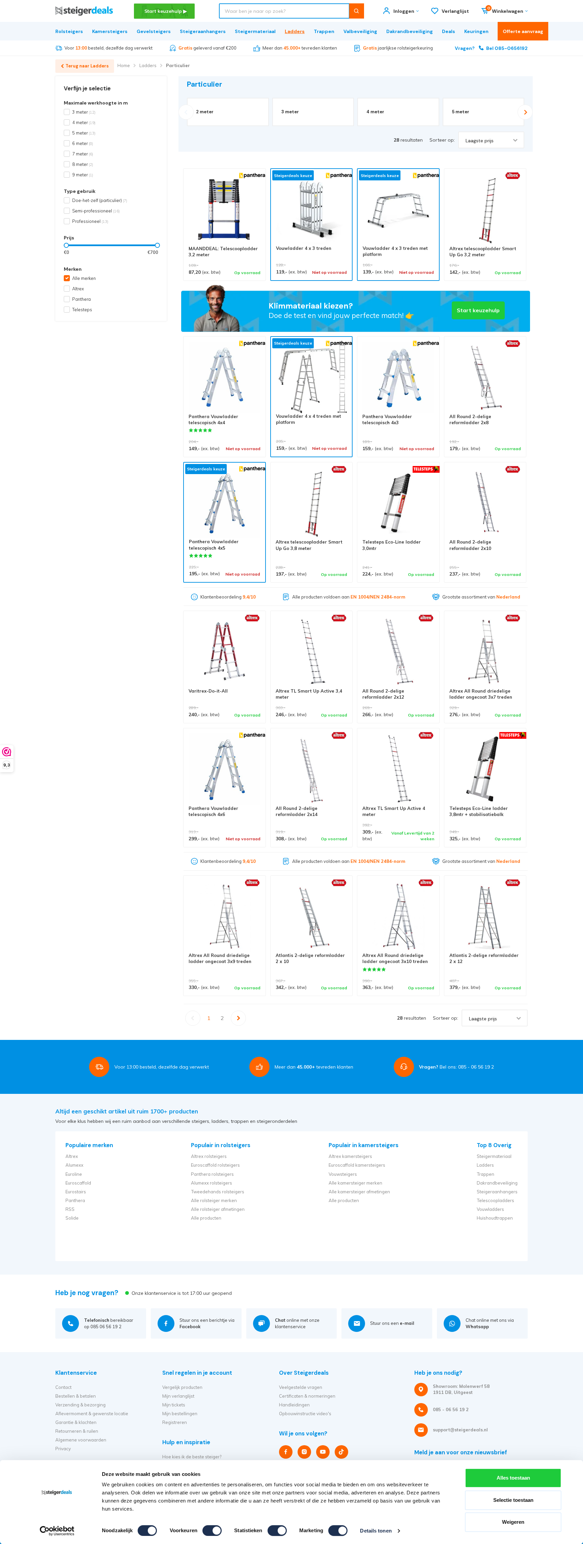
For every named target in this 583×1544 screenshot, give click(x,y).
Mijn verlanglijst (178, 1396)
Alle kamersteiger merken (355, 1183)
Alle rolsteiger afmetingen (218, 1209)
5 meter (83, 133)
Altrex (78, 288)
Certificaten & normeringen (307, 1396)
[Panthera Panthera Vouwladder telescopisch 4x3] (398, 377)
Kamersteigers (110, 31)
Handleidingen (294, 1404)
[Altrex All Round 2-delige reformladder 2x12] (398, 652)
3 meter (83, 112)
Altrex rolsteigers (209, 1156)
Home (123, 65)
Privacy (63, 1448)
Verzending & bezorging (80, 1404)
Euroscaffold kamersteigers (357, 1165)
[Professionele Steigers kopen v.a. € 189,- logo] (84, 11)
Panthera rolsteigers (212, 1174)
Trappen (324, 31)
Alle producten (206, 1218)
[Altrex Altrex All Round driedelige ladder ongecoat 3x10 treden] (398, 917)
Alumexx (74, 1165)
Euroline (73, 1174)
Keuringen (476, 31)
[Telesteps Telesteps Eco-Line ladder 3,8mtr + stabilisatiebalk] (485, 769)
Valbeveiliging (360, 31)
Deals (448, 31)
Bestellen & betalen (75, 1396)
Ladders (295, 31)
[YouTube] (323, 1452)
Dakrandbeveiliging (409, 31)
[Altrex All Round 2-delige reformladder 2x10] (485, 503)
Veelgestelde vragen (300, 1387)
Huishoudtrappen (495, 1218)
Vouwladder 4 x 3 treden (303, 248)
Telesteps (82, 309)
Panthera (81, 299)
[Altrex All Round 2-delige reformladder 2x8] (485, 377)
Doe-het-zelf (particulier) (99, 200)
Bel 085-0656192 (491, 48)
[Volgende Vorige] (238, 1018)
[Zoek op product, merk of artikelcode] (356, 11)
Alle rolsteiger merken (214, 1200)
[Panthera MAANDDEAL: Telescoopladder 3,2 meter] (224, 209)
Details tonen (375, 1531)
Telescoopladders (495, 1200)
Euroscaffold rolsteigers (215, 1165)
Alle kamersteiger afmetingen (359, 1191)
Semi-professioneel (96, 210)
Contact (63, 1387)
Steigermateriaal (255, 31)
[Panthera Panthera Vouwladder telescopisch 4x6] (224, 769)
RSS (70, 1209)
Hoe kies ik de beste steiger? (191, 1456)
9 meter (82, 174)
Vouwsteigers (343, 1174)
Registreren (174, 1422)
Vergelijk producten (182, 1387)
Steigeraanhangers (203, 31)
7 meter (82, 153)
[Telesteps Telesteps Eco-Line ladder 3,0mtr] (398, 503)
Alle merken (84, 278)
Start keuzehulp (478, 310)
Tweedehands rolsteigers (217, 1191)
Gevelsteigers (154, 31)
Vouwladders (490, 1209)
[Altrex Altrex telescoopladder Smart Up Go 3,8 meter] (312, 503)
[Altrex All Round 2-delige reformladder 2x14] (312, 769)
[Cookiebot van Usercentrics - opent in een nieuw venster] (57, 1531)
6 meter (82, 143)
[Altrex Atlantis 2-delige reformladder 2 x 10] (312, 917)
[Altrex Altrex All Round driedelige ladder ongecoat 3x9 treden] (224, 917)
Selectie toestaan (513, 1500)
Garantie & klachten (75, 1422)
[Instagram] (304, 1452)
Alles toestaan (513, 1478)
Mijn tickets (173, 1404)
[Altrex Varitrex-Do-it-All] (224, 652)
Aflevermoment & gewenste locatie (91, 1413)
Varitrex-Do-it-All (208, 691)
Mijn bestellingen (179, 1413)
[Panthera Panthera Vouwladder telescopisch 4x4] (224, 377)
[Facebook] (286, 1452)
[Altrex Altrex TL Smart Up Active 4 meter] (398, 769)
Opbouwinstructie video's (305, 1413)
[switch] (212, 1530)
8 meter (82, 164)
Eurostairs (75, 1191)
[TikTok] (341, 1452)
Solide (72, 1218)
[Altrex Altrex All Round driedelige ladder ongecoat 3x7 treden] (485, 652)
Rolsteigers (69, 31)
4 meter (83, 122)
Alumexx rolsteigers (211, 1183)
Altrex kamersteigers (350, 1156)
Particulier (178, 65)
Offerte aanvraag (523, 31)
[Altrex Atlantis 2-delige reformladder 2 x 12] (485, 917)
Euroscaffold (78, 1183)
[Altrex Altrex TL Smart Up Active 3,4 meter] (312, 652)
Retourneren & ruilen (76, 1431)
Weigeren (513, 1522)
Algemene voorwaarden (80, 1440)
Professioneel (90, 221)
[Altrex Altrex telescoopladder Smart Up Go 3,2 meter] (485, 209)
